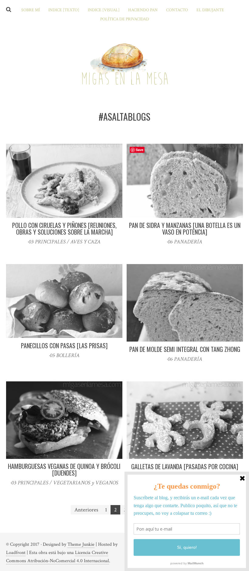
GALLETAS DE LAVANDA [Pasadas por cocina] (184, 466)
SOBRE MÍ (30, 10)
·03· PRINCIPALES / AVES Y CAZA (64, 241)
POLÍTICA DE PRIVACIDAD (124, 19)
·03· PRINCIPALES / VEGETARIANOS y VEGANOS (64, 482)
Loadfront (16, 552)
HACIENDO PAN (143, 10)
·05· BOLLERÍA (64, 355)
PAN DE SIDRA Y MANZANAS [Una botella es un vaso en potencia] (184, 228)
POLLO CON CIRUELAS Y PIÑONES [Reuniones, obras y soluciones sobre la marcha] (64, 228)
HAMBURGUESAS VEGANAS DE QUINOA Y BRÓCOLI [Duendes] (64, 469)
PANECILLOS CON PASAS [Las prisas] (64, 345)
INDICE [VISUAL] (104, 10)
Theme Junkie (80, 544)
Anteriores (86, 509)
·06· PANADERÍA (184, 241)
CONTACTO (177, 10)
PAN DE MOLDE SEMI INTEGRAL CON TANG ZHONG (184, 349)
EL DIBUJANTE (210, 10)
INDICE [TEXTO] (63, 10)
